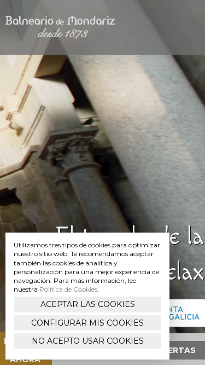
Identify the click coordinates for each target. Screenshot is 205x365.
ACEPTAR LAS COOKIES (87, 304)
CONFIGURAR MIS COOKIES (87, 323)
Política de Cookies (68, 289)
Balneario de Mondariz (60, 27)
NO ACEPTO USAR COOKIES (88, 341)
